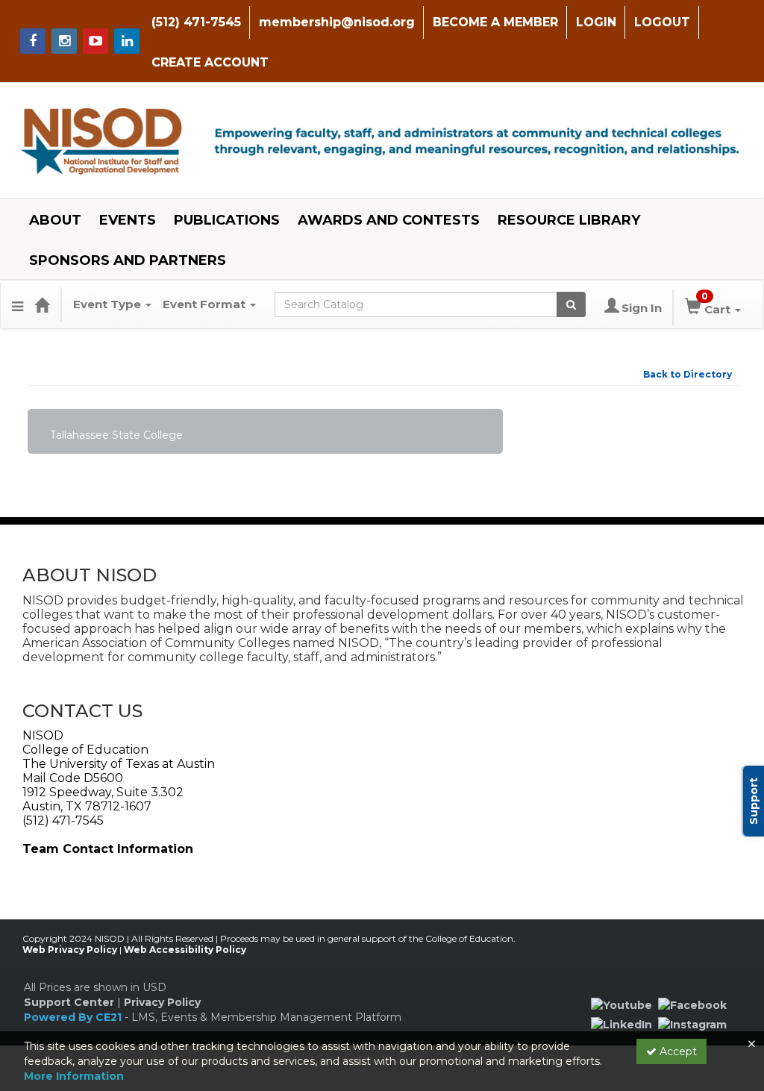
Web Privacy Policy (69, 949)
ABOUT (55, 220)
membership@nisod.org (337, 22)
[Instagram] (692, 1023)
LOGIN (596, 22)
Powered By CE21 (74, 1017)
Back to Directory (687, 374)
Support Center (69, 1002)
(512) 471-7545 (196, 22)
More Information (74, 1076)
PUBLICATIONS (227, 220)
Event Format (205, 304)
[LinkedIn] (621, 1023)
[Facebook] (692, 1004)
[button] (17, 304)
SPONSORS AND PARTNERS (127, 260)
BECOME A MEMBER (495, 22)
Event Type (108, 304)
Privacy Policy (162, 1002)
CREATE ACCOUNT (210, 62)
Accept (677, 1051)
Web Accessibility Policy (185, 949)
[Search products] (571, 304)
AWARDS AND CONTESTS (389, 220)
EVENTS (127, 220)
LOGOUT (662, 22)
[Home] (41, 304)
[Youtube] (621, 1004)
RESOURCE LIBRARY (569, 220)
